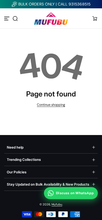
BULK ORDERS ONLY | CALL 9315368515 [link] (54, 4)
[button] (15, 18)
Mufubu (57, 204)
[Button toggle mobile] (7, 18)
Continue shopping (51, 105)
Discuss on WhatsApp (75, 193)
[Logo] (51, 18)
